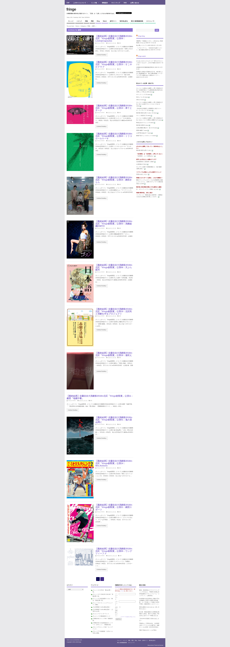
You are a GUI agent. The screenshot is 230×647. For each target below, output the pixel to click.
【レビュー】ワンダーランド (101, 613)
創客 (93, 26)
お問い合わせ (134, 3)
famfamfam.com (78, 640)
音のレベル (139, 97)
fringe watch (142, 56)
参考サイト (113, 21)
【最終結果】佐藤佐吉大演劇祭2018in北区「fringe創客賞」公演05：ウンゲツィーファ (113, 551)
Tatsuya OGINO (100, 43)
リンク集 (93, 3)
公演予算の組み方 (141, 133)
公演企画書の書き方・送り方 (144, 128)
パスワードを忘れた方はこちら (127, 616)
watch (105, 21)
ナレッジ (70, 21)
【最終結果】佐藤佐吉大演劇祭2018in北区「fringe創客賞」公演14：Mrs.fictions (113, 463)
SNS (125, 3)
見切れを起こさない (142, 174)
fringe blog (141, 36)
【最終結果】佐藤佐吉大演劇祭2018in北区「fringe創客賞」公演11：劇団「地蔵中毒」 (100, 397)
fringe (71, 9)
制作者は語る (124, 21)
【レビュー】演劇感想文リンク (101, 616)
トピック (79, 21)
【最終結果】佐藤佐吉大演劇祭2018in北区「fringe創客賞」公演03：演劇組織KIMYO (113, 223)
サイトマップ (115, 3)
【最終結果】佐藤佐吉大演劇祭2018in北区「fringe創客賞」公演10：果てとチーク (113, 108)
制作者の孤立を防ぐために (143, 113)
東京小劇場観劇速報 (137, 21)
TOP (67, 3)
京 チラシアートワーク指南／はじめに (147, 189)
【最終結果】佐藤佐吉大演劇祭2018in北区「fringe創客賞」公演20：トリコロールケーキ (113, 136)
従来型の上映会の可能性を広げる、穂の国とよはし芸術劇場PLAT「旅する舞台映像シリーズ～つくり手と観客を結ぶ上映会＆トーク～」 (149, 73)
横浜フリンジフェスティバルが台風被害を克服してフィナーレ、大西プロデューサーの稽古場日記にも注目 (149, 181)
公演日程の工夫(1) (141, 164)
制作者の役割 (140, 125)
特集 (86, 21)
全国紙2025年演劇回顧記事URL (145, 67)
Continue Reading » (102, 54)
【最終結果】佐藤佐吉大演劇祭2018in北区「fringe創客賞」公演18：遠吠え (113, 354)
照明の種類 (139, 130)
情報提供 (105, 3)
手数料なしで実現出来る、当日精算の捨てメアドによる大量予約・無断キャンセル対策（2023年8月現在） (149, 625)
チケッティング (140, 94)
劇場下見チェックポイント (143, 135)
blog (98, 21)
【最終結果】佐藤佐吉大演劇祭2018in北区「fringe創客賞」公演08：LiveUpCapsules (113, 38)
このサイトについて (78, 3)
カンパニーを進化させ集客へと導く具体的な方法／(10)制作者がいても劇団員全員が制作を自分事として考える (149, 90)
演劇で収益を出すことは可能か (148, 630)
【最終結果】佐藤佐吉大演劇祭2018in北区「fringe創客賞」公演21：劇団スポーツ (113, 507)
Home (77, 26)
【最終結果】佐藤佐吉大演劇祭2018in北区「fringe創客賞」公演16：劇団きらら (113, 179)
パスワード (116, 603)
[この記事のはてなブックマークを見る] (153, 92)
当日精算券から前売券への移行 (145, 161)
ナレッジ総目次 (140, 115)
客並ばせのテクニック (142, 122)
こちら (122, 591)
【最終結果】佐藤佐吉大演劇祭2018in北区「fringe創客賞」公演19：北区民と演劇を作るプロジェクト (113, 311)
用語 (92, 21)
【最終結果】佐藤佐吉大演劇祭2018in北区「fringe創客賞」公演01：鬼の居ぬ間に (113, 419)
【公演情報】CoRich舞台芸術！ (102, 607)
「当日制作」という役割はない (145, 156)
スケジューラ (150, 21)
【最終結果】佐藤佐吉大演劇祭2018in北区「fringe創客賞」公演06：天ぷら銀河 (113, 267)
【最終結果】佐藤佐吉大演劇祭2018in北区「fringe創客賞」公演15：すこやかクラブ (113, 64)
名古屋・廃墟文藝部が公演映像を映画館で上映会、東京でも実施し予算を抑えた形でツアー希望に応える (149, 613)
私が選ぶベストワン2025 (143, 45)
